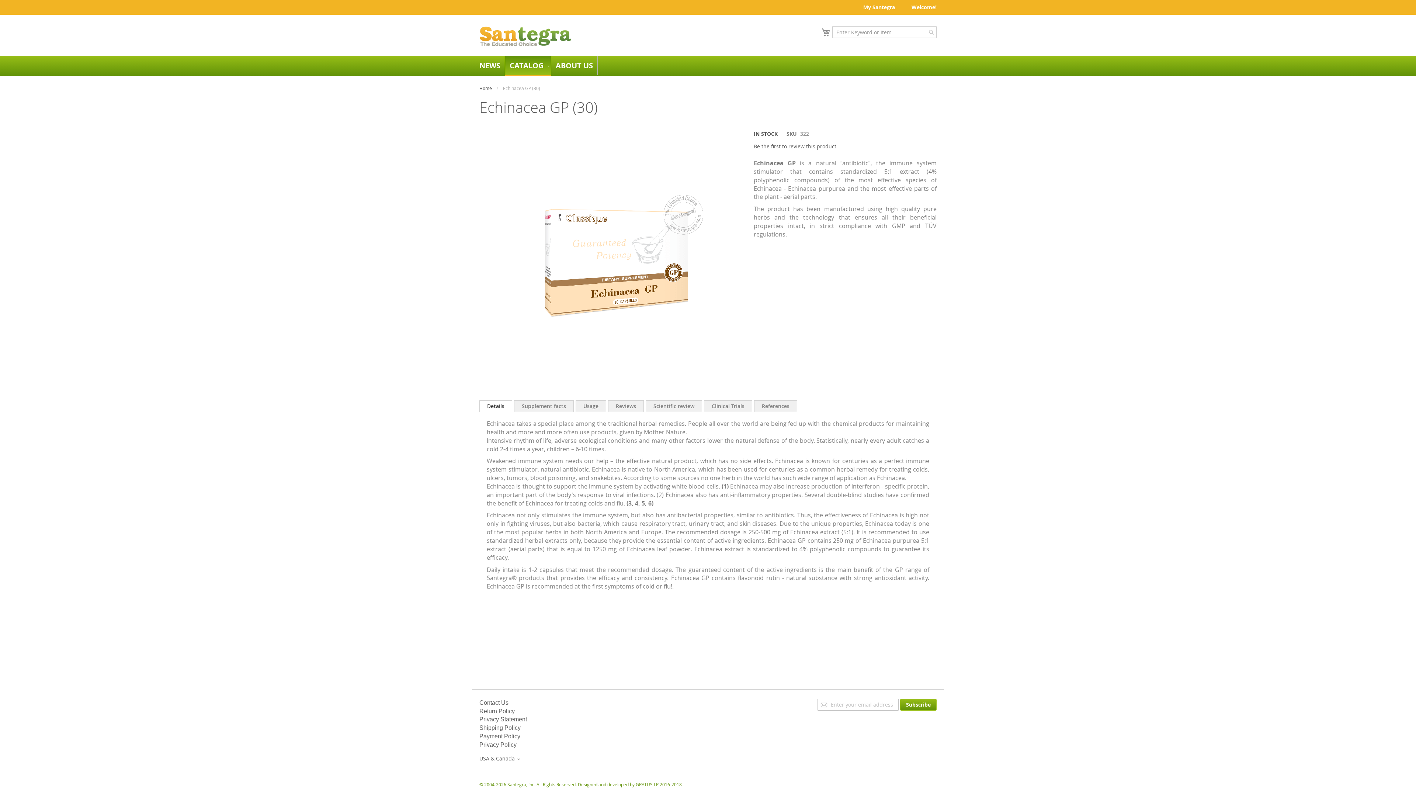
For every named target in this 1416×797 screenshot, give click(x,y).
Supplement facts (544, 406)
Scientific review (673, 406)
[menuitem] (490, 65)
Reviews (626, 406)
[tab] (495, 406)
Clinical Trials (728, 406)
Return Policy (497, 711)
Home (485, 88)
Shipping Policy (500, 728)
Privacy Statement (503, 719)
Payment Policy (499, 736)
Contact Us (494, 703)
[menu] (708, 66)
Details (495, 406)
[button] (501, 759)
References (775, 406)
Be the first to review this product (795, 146)
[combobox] (884, 32)
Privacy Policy (498, 745)
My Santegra (879, 7)
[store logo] (525, 36)
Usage (590, 406)
